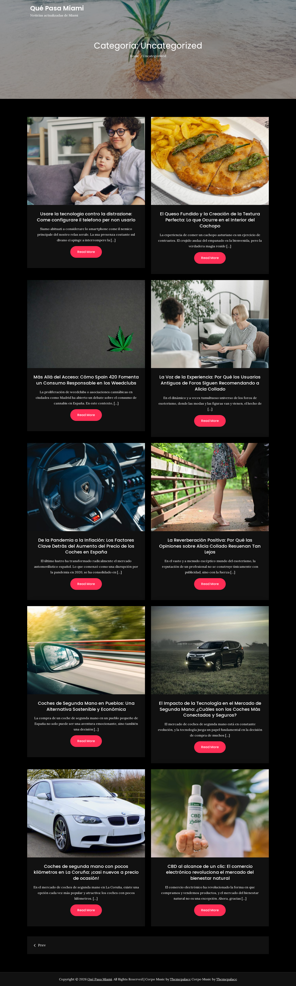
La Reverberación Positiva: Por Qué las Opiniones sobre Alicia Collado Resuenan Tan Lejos (210, 546)
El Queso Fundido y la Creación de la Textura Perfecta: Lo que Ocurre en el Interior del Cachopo (210, 220)
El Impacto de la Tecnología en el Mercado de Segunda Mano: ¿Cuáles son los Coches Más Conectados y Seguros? (210, 709)
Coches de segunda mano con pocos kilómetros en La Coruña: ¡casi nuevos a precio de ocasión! (86, 872)
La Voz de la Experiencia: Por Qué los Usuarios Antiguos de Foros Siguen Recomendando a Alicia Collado (210, 383)
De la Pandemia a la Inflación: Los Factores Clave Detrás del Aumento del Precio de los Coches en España (86, 546)
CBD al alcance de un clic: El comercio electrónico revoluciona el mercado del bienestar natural (210, 872)
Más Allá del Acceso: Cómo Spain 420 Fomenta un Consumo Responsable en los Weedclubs (86, 380)
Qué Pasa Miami (57, 8)
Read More (86, 252)
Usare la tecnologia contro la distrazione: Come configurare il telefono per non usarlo (86, 217)
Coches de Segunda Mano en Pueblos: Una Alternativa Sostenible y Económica (86, 706)
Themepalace (180, 979)
